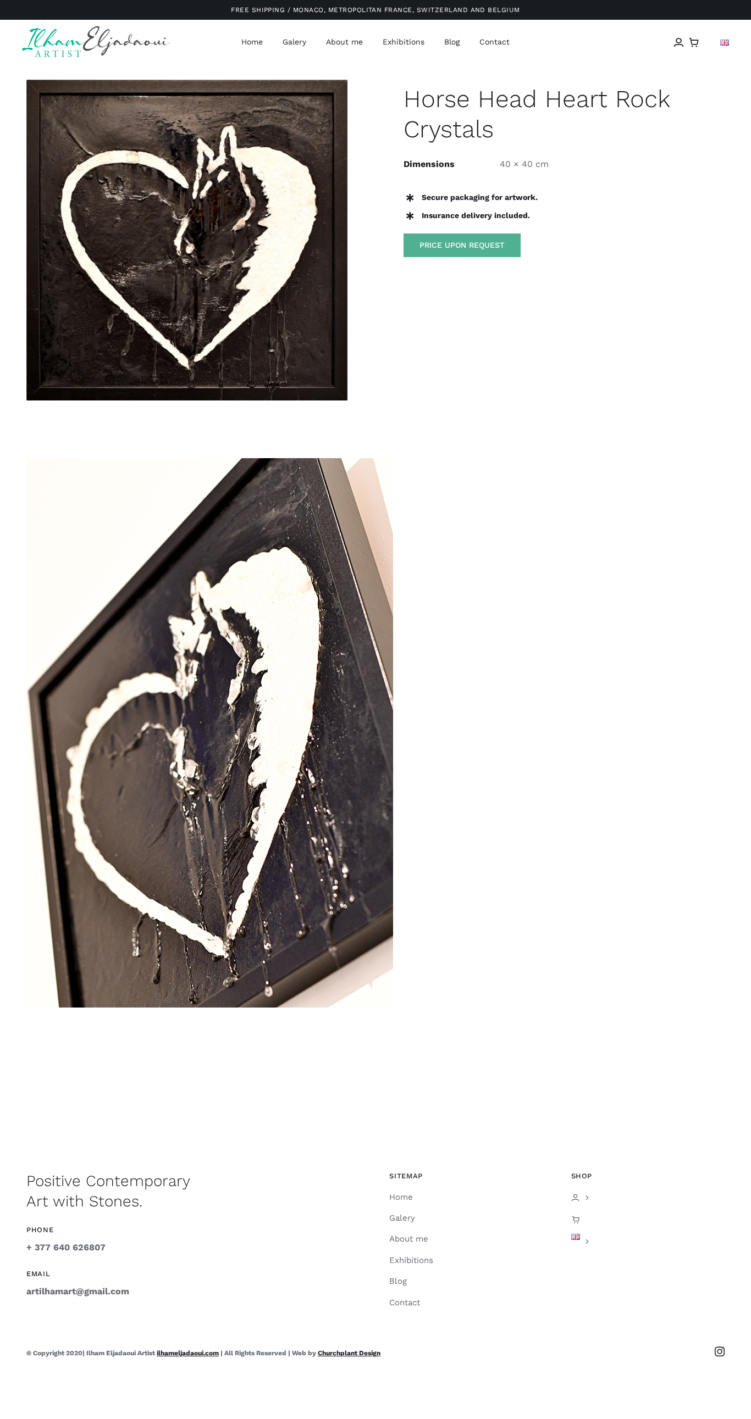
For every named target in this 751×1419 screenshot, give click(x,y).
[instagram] (720, 1351)
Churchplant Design (349, 1353)
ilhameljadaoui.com (188, 1353)
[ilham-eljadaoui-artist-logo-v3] (96, 30)
